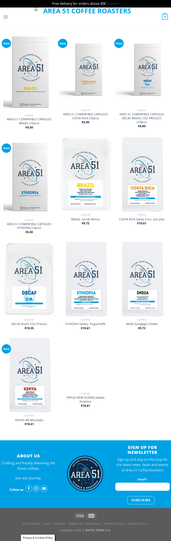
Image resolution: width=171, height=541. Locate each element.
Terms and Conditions (84, 524)
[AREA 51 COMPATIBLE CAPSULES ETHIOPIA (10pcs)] (29, 177)
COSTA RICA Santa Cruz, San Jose (142, 219)
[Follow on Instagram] (36, 488)
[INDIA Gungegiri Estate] (142, 279)
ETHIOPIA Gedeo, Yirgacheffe (85, 324)
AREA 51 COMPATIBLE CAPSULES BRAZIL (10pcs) (29, 121)
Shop (46, 524)
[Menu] (5, 17)
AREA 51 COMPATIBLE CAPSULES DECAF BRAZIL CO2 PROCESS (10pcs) (141, 118)
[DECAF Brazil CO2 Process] (29, 279)
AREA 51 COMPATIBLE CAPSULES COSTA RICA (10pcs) (85, 116)
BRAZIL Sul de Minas (85, 219)
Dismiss (113, 3)
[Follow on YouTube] (43, 488)
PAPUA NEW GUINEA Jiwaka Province (85, 399)
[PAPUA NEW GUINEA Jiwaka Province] (85, 364)
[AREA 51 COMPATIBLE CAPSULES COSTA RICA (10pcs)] (85, 70)
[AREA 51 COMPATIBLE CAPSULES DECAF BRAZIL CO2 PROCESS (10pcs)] (142, 70)
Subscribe (140, 500)
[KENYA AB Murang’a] (29, 375)
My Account (31, 524)
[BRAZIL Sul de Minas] (85, 174)
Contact (59, 524)
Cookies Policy (137, 524)
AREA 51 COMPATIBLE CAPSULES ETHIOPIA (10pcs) (29, 226)
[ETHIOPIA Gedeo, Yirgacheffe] (85, 279)
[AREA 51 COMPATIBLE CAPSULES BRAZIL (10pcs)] (29, 72)
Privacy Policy (114, 524)
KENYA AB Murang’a (29, 420)
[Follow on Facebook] (28, 488)
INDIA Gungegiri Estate (142, 324)
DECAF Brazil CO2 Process (29, 324)
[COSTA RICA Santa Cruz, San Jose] (142, 174)
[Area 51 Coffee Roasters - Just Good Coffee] (85, 17)
